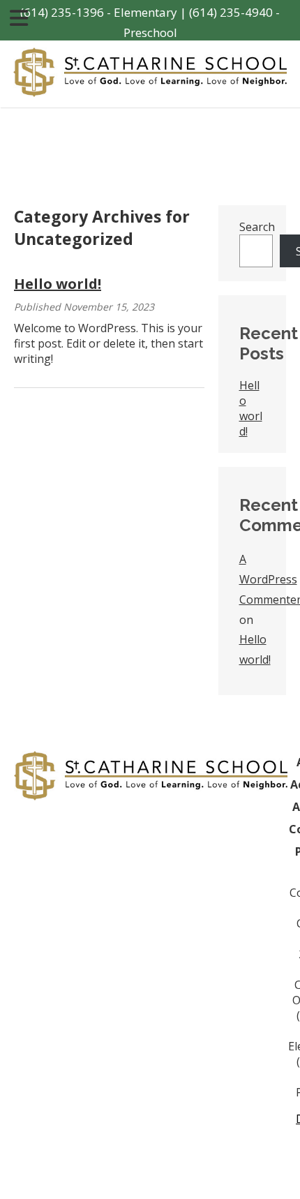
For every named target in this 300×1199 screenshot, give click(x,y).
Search (257, 226)
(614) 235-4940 (231, 12)
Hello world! (57, 283)
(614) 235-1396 (62, 12)
